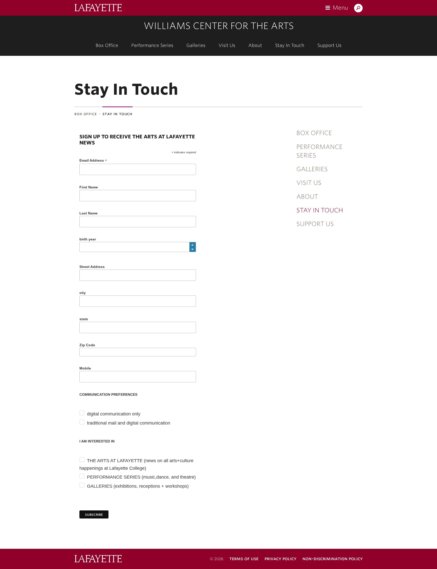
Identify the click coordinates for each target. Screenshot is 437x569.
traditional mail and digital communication (128, 423)
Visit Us (227, 45)
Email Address (93, 160)
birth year (87, 239)
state (83, 319)
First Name (88, 187)
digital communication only (113, 413)
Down (192, 249)
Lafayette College (98, 559)
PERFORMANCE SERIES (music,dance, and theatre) (141, 477)
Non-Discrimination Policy (332, 558)
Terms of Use (243, 558)
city (82, 293)
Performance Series (152, 45)
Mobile (85, 368)
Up (192, 244)
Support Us (329, 45)
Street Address (92, 267)
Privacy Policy (280, 558)
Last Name (88, 213)
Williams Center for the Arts (219, 25)
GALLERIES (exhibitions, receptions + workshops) (138, 486)
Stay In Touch (289, 45)
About (255, 45)
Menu (340, 7)
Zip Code (87, 345)
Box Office (107, 45)
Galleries (195, 45)
